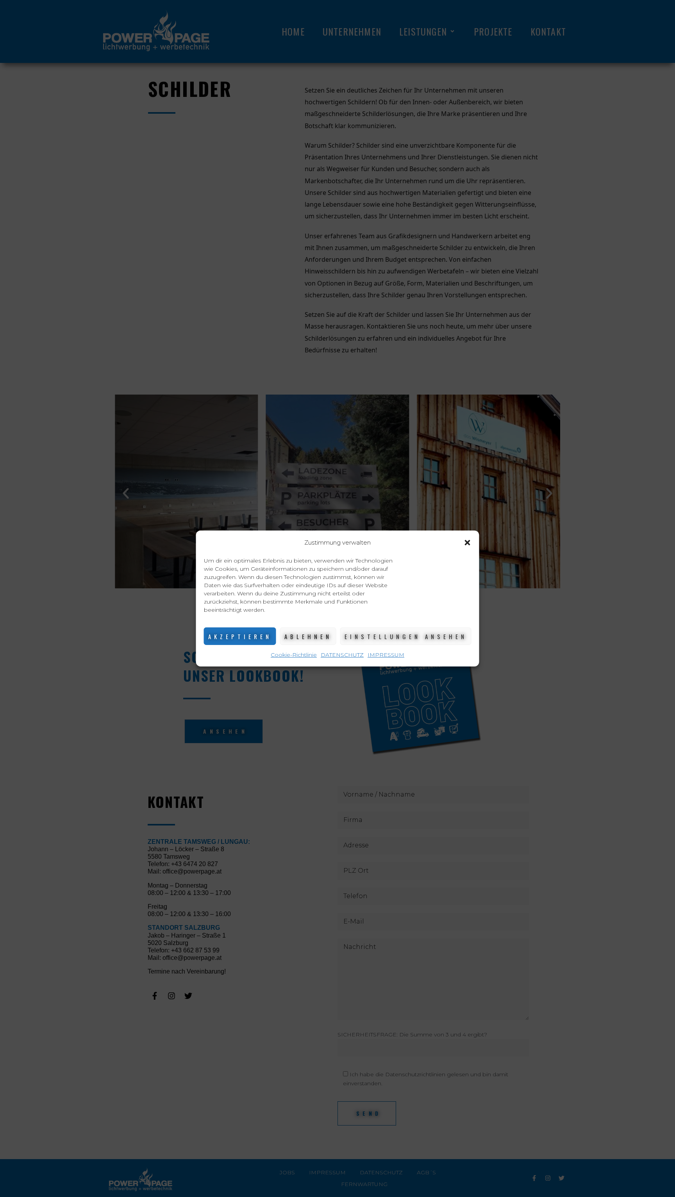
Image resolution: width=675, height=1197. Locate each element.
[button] (467, 543)
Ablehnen (308, 636)
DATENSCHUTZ (342, 654)
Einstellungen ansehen (406, 636)
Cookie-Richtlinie (294, 654)
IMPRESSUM (386, 654)
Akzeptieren (240, 636)
